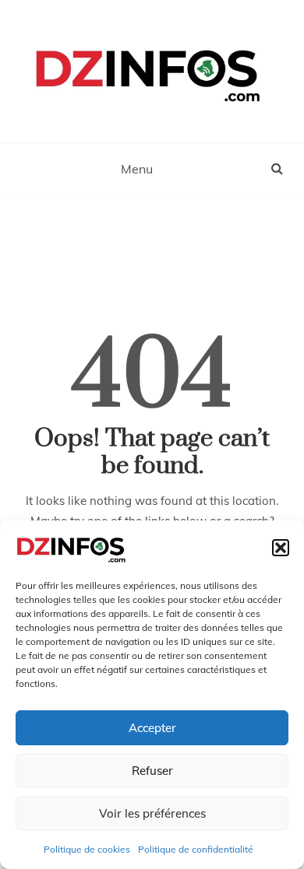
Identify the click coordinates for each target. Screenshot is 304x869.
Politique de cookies (87, 849)
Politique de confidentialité (195, 849)
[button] (280, 547)
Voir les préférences (152, 813)
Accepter (152, 727)
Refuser (152, 770)
